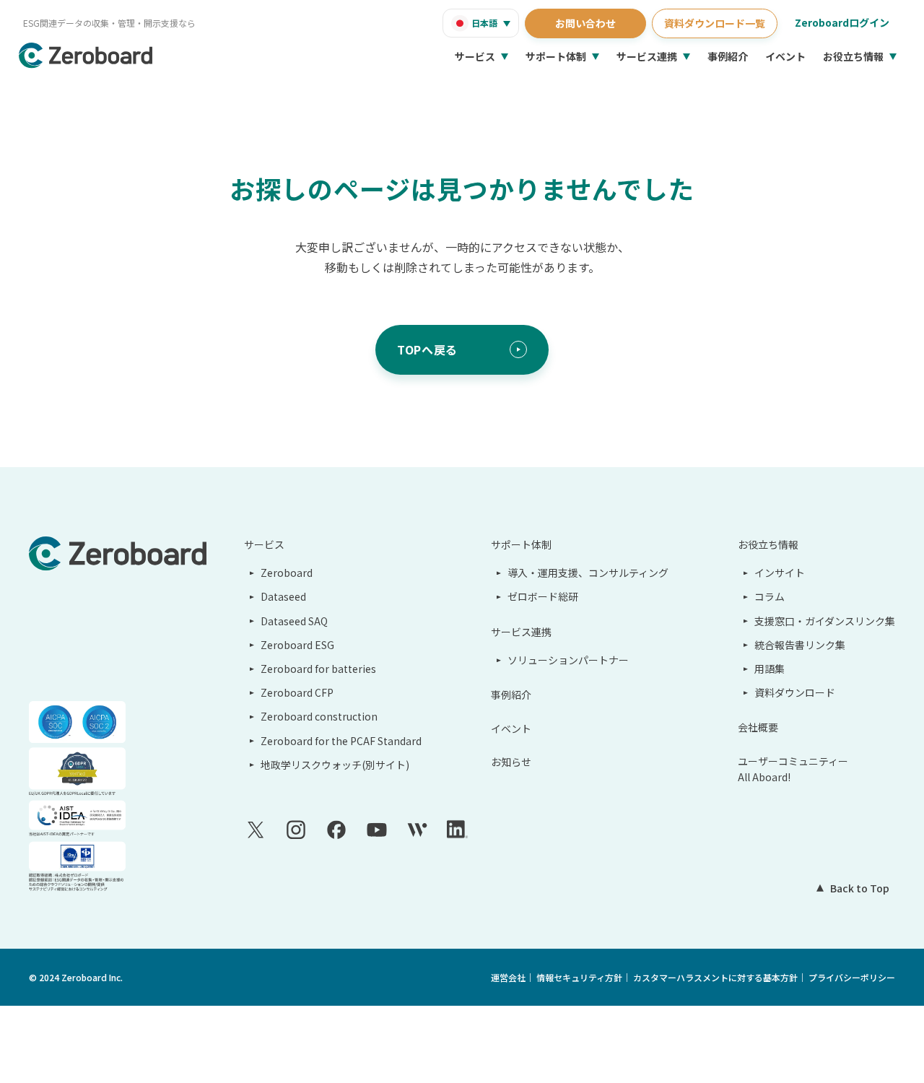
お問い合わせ (585, 23)
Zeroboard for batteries (318, 668)
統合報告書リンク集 (799, 645)
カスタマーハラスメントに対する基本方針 (715, 977)
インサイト (779, 572)
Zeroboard (287, 572)
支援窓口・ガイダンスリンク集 (824, 621)
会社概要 (758, 727)
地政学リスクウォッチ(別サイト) (335, 764)
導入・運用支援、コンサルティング (587, 572)
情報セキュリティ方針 (579, 977)
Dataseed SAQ (294, 621)
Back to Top (859, 888)
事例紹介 (727, 56)
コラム (769, 596)
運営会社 (508, 977)
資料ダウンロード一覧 (714, 23)
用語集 (769, 668)
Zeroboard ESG (297, 645)
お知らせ (511, 761)
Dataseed (283, 596)
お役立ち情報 (853, 56)
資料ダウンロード (794, 692)
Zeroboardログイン (842, 22)
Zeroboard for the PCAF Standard (341, 741)
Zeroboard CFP (297, 692)
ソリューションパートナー (568, 660)
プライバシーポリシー (851, 977)
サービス (475, 56)
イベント (785, 56)
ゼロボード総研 (542, 596)
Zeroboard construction (319, 716)
